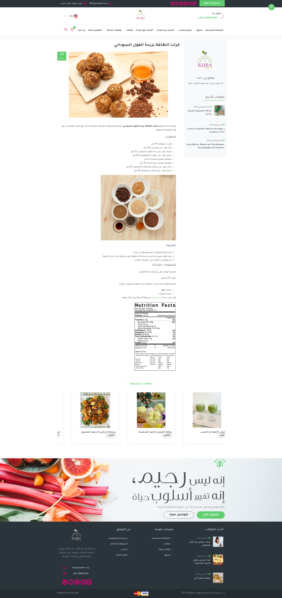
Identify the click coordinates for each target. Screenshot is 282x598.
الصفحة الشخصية (161, 538)
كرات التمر (156, 298)
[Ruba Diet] (141, 16)
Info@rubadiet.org (80, 568)
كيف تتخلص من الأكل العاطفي (199, 544)
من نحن (81, 30)
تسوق (200, 30)
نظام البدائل (122, 555)
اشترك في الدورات (165, 30)
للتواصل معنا (95, 30)
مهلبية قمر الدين (202, 578)
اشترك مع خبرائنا (144, 30)
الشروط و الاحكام (119, 544)
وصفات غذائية (114, 30)
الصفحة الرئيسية (214, 30)
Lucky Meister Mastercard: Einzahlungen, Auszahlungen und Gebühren (206, 146)
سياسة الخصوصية (118, 538)
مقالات (129, 30)
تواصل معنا (164, 549)
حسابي (124, 549)
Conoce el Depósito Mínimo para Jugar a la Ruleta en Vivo (206, 130)
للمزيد (101, 435)
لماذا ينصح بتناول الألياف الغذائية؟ (201, 562)
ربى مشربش (218, 593)
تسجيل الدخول (212, 3)
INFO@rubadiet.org (98, 3)
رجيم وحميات (185, 30)
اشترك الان (211, 514)
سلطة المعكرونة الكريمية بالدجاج (199, 112)
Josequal (61, 593)
